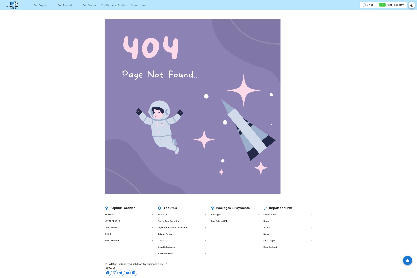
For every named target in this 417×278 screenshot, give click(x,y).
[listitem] (129, 214)
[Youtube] (127, 273)
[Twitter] (121, 273)
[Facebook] (108, 273)
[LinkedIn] (134, 273)
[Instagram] (114, 273)
